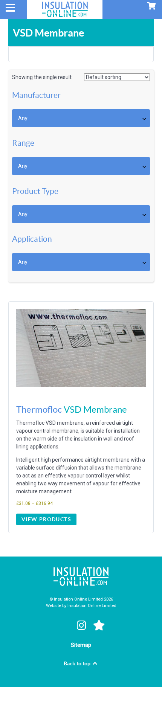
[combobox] (81, 118)
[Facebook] (65, 625)
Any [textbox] (23, 118)
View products (46, 519)
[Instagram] (83, 625)
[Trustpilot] (99, 625)
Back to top (78, 663)
